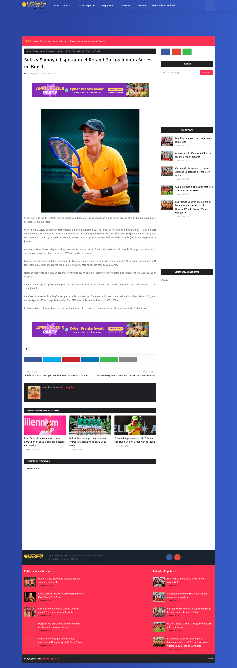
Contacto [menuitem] (142, 5)
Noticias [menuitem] (67, 5)
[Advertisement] (118, 23)
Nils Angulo (32, 73)
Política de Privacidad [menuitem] (163, 5)
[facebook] (165, 52)
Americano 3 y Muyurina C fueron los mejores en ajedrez (193, 155)
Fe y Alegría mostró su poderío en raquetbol (193, 140)
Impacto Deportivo (50, 659)
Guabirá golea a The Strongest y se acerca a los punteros (194, 188)
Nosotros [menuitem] (126, 5)
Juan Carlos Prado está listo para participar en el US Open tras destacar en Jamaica (44, 442)
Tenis (35, 51)
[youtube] (176, 52)
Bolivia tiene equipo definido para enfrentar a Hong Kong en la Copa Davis (87, 442)
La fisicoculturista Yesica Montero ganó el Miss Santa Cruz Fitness (60, 595)
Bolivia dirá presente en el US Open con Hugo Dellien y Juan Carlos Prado (134, 440)
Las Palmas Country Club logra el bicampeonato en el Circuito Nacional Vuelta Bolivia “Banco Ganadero (193, 207)
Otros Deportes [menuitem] (87, 5)
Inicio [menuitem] (56, 5)
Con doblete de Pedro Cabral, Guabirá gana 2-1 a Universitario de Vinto (58, 610)
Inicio (29, 51)
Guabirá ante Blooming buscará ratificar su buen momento (71, 41)
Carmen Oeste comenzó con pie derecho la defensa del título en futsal (192, 172)
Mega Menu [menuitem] (108, 5)
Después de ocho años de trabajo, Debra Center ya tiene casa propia (60, 625)
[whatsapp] (187, 52)
